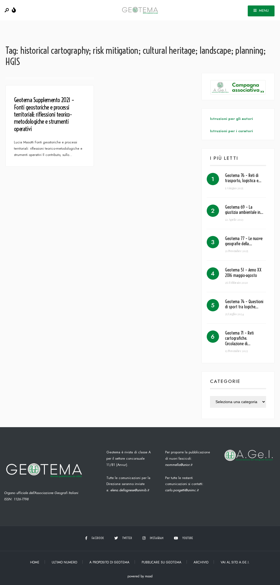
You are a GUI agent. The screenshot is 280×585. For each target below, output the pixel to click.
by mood (147, 576)
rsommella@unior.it (178, 464)
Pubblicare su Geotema (161, 562)
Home (34, 562)
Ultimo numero (64, 562)
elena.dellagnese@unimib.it (129, 490)
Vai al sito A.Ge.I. (235, 562)
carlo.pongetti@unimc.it (182, 490)
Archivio (201, 562)
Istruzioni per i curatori (231, 131)
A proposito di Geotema (109, 562)
